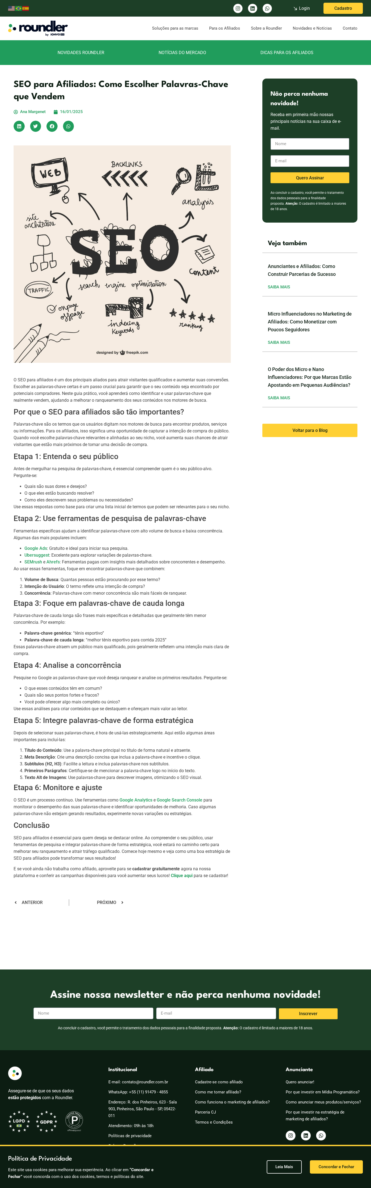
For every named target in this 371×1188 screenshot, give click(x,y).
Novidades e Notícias (312, 28)
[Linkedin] (252, 8)
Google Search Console (179, 800)
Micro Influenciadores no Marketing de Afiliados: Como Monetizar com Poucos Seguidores (310, 321)
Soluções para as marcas (175, 28)
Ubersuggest (36, 555)
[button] (19, 126)
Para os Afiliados (224, 28)
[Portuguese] (18, 8)
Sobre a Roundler (266, 28)
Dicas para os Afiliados (286, 52)
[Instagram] (238, 8)
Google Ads (35, 548)
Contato (350, 28)
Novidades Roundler (81, 52)
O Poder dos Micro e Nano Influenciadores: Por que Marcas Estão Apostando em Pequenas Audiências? (309, 377)
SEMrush (33, 562)
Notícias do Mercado (182, 52)
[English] (11, 8)
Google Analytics (136, 800)
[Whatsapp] (267, 8)
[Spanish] (25, 8)
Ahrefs (53, 562)
